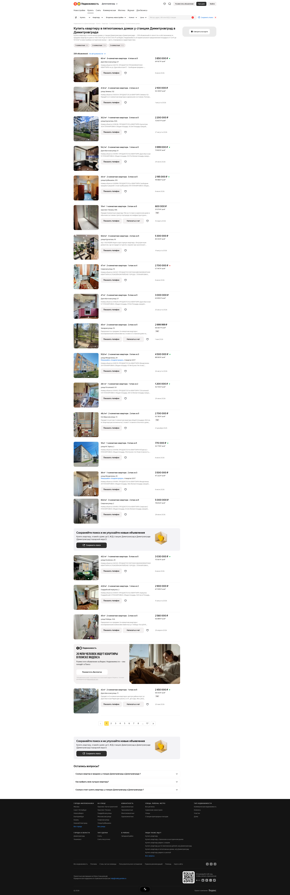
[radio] (111, 723)
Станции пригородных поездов (156, 816)
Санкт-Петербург (80, 810)
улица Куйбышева (107, 180)
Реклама (93, 864)
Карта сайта (178, 864)
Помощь (168, 864)
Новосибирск (78, 813)
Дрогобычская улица (108, 62)
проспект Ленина (107, 210)
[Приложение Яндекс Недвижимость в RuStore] (214, 880)
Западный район (127, 836)
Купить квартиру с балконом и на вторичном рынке (164, 839)
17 (147, 723)
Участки (197, 813)
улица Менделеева (108, 358)
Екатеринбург (79, 816)
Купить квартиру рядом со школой (158, 852)
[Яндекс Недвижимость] (86, 4)
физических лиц (92, 679)
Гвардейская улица (104, 813)
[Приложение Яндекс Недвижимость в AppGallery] (210, 880)
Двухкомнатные (127, 807)
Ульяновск (77, 839)
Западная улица (106, 328)
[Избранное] (165, 4)
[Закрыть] (215, 17)
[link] (212, 4)
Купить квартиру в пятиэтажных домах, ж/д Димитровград (167, 849)
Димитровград (79, 836)
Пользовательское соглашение (130, 864)
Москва (76, 807)
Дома (196, 816)
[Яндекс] (212, 890)
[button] (170, 4)
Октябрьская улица (108, 417)
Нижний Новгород (80, 823)
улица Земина (106, 91)
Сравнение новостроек (153, 810)
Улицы (147, 813)
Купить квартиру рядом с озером (157, 843)
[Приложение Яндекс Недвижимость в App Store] (203, 880)
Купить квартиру (151, 836)
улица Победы (106, 619)
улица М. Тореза (107, 446)
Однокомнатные (127, 816)
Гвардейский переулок (109, 590)
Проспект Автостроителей (107, 807)
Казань (76, 820)
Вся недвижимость (81, 864)
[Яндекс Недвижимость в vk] (207, 864)
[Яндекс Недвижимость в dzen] (211, 864)
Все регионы (150, 807)
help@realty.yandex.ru (118, 878)
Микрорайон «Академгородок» (112, 360)
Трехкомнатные (127, 810)
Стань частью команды (107, 864)
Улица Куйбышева (104, 823)
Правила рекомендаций (153, 864)
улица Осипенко (107, 560)
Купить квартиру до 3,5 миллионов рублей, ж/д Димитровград (168, 846)
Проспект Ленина (104, 810)
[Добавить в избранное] (125, 73)
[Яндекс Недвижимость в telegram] (215, 864)
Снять (100, 836)
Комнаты (197, 810)
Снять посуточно (104, 839)
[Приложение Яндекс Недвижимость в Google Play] (206, 880)
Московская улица (104, 816)
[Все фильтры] (76, 17)
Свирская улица (106, 269)
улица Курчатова (107, 121)
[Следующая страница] (153, 723)
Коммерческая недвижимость (205, 807)
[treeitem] (80, 10)
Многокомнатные (127, 813)
